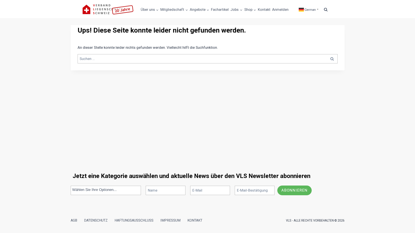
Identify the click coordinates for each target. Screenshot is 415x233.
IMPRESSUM (170, 220)
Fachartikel (220, 9)
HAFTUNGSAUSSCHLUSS (134, 220)
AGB (74, 220)
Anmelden (280, 9)
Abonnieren (294, 190)
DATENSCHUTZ (96, 220)
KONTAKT (194, 220)
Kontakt (264, 9)
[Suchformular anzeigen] (326, 10)
